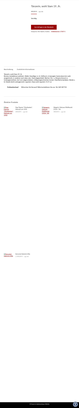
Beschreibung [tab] (8, 69)
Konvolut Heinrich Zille (22, 254)
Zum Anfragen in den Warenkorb (43, 27)
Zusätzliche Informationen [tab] (26, 69)
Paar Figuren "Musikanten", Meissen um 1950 (23, 108)
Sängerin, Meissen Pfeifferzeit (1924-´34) (62, 108)
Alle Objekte (41, 31)
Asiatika (47, 31)
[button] (75, 404)
